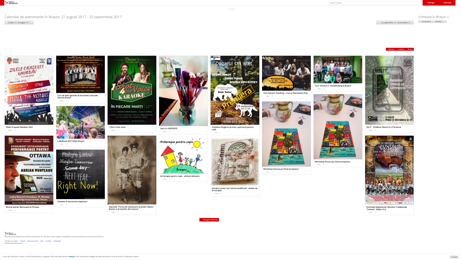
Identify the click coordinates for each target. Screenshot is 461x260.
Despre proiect (32, 241)
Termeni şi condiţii (11, 241)
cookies (71, 256)
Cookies (48, 241)
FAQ (41, 241)
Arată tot (401, 49)
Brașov (410, 49)
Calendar (438, 21)
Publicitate (231, 9)
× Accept (454, 257)
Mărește (391, 49)
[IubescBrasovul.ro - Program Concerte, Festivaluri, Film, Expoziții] (2, 3)
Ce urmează (426, 21)
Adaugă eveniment (210, 219)
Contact (22, 241)
